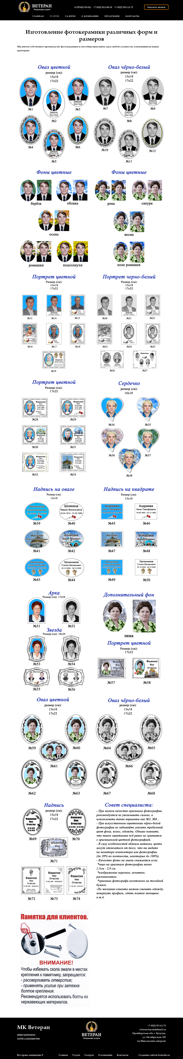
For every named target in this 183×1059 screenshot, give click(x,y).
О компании (89, 16)
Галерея (70, 16)
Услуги (76, 1054)
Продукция (111, 16)
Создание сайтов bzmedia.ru (154, 1054)
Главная (38, 16)
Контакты (132, 16)
